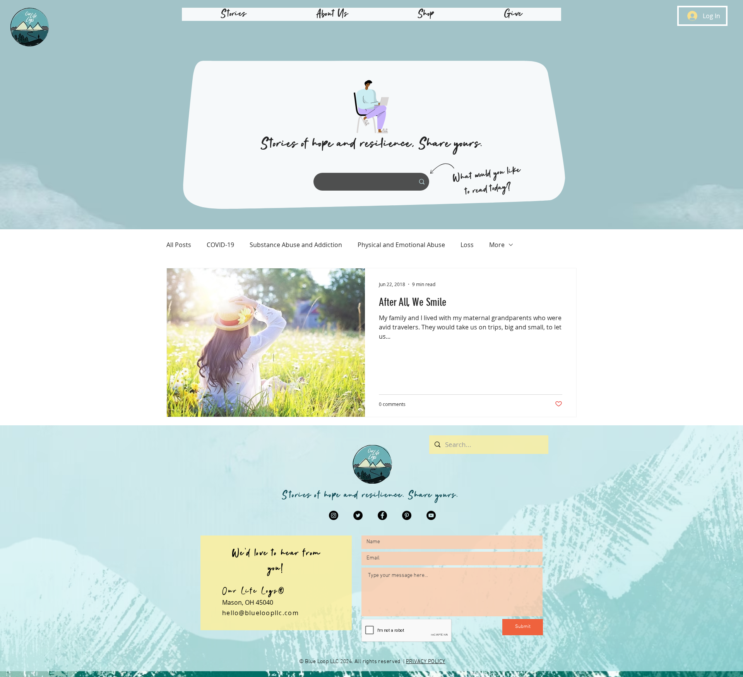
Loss (467, 245)
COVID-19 (220, 245)
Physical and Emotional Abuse (401, 245)
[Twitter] (358, 515)
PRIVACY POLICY (425, 661)
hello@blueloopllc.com (260, 613)
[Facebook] (382, 515)
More (497, 245)
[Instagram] (333, 515)
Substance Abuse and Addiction (296, 245)
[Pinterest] (406, 515)
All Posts (178, 245)
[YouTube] (431, 515)
